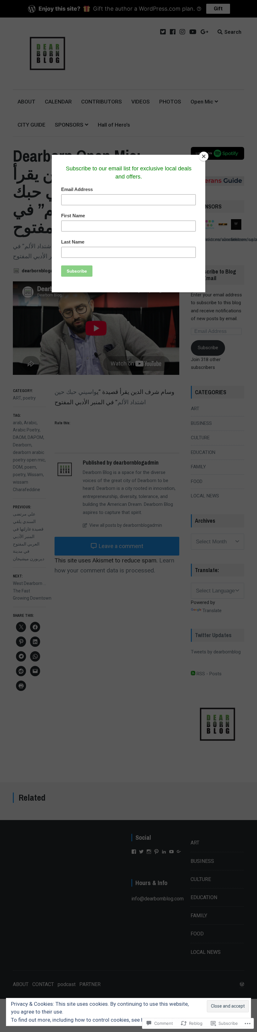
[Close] (203, 156)
